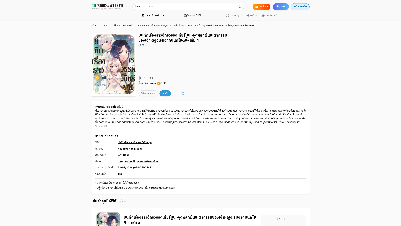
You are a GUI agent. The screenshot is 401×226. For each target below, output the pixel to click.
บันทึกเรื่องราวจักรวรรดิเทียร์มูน (153, 25)
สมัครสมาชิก (300, 7)
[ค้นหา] (240, 7)
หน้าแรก (95, 25)
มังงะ (106, 25)
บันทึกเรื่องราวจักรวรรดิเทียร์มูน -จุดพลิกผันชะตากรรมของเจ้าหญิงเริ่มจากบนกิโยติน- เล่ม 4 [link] (214, 25)
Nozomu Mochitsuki (123, 25)
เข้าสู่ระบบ (280, 7)
